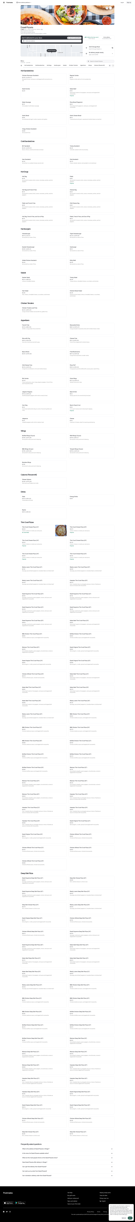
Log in (122, 2)
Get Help (70, 1192)
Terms (98, 1211)
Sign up (129, 2)
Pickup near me (104, 1198)
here (126, 1214)
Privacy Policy (90, 1211)
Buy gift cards (71, 1195)
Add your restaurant (73, 1198)
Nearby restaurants (105, 1192)
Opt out (124, 1218)
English (104, 1201)
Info (42, 29)
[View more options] (110, 8)
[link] (107, 8)
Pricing (105, 1211)
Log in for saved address (75, 37)
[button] (67, 1149)
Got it (130, 1218)
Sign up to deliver (72, 1201)
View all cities (103, 1195)
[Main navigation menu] (4, 2)
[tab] (28, 65)
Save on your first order (74, 1204)
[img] (52, 50)
